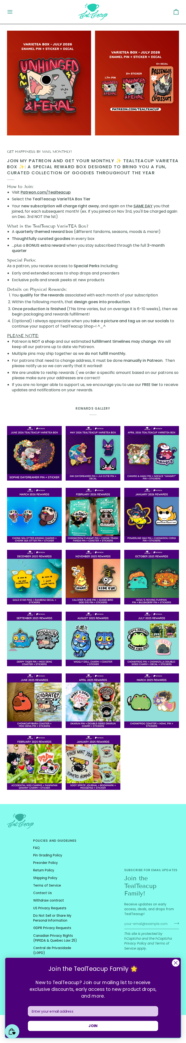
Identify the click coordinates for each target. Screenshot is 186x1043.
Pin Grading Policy (47, 855)
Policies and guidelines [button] (55, 841)
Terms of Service (47, 885)
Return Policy (43, 870)
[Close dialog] (176, 963)
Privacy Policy (135, 943)
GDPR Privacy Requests (52, 928)
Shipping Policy (45, 878)
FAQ (36, 848)
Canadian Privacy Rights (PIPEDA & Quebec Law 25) (55, 938)
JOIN (92, 1026)
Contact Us (42, 893)
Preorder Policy (45, 863)
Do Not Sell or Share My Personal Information (52, 918)
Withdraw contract (48, 900)
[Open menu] (14, 12)
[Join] (175, 923)
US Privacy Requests (49, 908)
